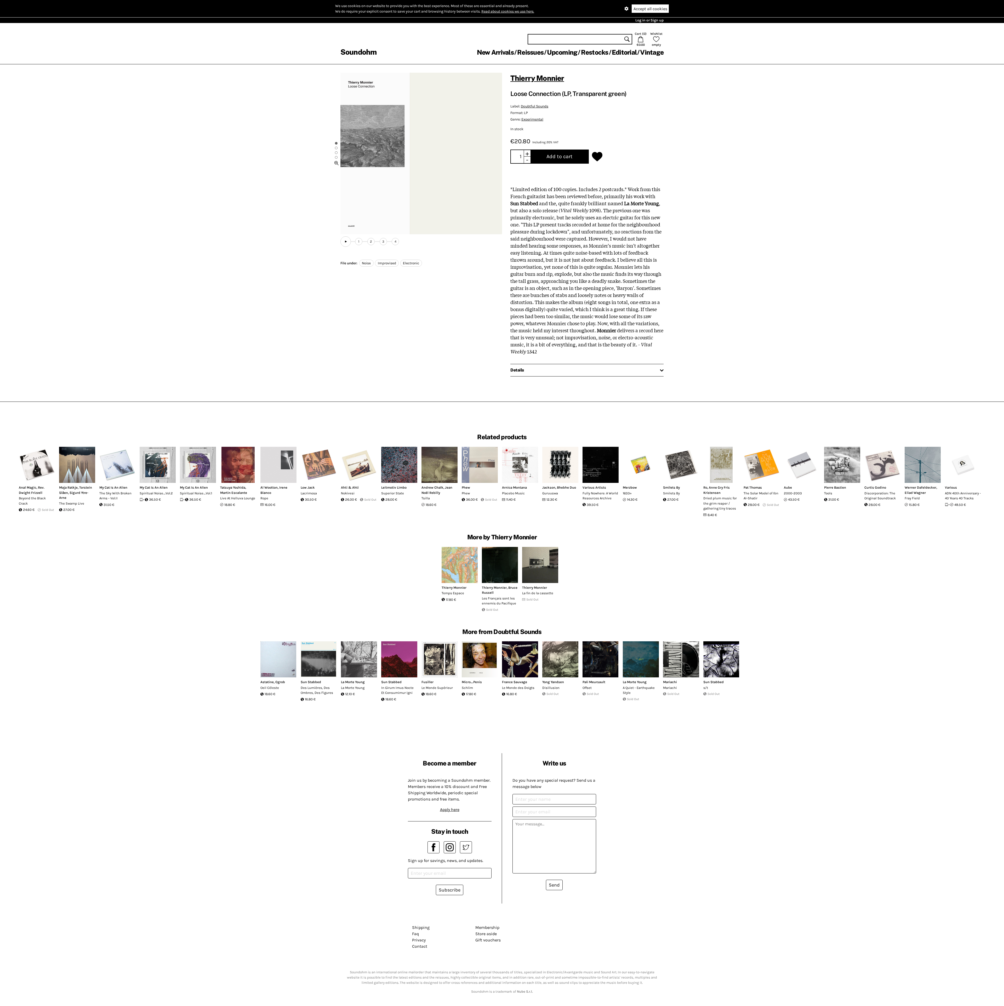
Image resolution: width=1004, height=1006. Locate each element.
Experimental (532, 119)
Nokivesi (348, 493)
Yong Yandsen (553, 682)
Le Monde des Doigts (518, 688)
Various (951, 487)
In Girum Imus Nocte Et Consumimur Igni (397, 690)
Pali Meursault (594, 682)
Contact (419, 946)
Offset (587, 688)
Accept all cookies (650, 8)
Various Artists (594, 487)
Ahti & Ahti (350, 487)
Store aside (486, 933)
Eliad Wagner (915, 493)
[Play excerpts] (345, 241)
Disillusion (551, 688)
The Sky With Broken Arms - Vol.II (115, 495)
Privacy (419, 940)
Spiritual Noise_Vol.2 (156, 493)
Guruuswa (550, 493)
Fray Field (912, 498)
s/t (705, 688)
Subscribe (449, 890)
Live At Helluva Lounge (237, 498)
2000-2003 (793, 493)
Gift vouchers (488, 940)
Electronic (411, 263)
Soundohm (358, 52)
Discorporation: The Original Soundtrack (880, 495)
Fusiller (427, 682)
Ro (705, 487)
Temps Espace (453, 593)
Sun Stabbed (311, 682)
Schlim (467, 688)
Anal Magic (27, 487)
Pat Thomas (753, 487)
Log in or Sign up (649, 20)
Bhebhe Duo (566, 487)
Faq (415, 933)
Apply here (449, 809)
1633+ (627, 493)
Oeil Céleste (269, 688)
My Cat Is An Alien (113, 487)
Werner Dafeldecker (920, 487)
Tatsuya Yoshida (232, 487)
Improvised (387, 263)
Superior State (392, 493)
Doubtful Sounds (534, 106)
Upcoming (562, 52)
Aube (788, 487)
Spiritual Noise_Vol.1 (196, 493)
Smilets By (671, 487)
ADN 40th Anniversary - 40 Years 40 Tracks (963, 495)
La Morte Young (353, 682)
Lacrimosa (309, 493)
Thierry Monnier (537, 78)
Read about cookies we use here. (507, 11)
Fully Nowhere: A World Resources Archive (600, 495)
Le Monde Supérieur (437, 688)
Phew (466, 487)
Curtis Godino (875, 487)
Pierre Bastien (835, 487)
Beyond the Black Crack (32, 500)
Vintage (652, 52)
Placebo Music (513, 493)
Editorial (624, 52)
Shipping (421, 927)
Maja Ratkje (68, 487)
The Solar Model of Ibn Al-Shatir (761, 495)
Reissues (530, 52)
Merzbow (630, 487)
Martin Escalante (233, 493)
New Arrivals (495, 52)
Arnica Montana (514, 487)
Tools (828, 493)
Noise (366, 263)
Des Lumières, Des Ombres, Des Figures (317, 690)
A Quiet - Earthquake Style (639, 690)
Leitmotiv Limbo (394, 487)
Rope (264, 498)
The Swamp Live (71, 503)
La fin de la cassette (537, 593)
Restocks (594, 52)
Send (554, 885)
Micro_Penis (472, 682)
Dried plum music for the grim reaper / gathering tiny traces (720, 503)
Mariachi (670, 682)
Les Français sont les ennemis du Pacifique (499, 600)
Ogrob (280, 682)
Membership (487, 927)
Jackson (548, 487)
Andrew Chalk (432, 487)
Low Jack (308, 487)
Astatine (267, 682)
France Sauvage (514, 682)
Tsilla (425, 498)
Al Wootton (269, 487)
